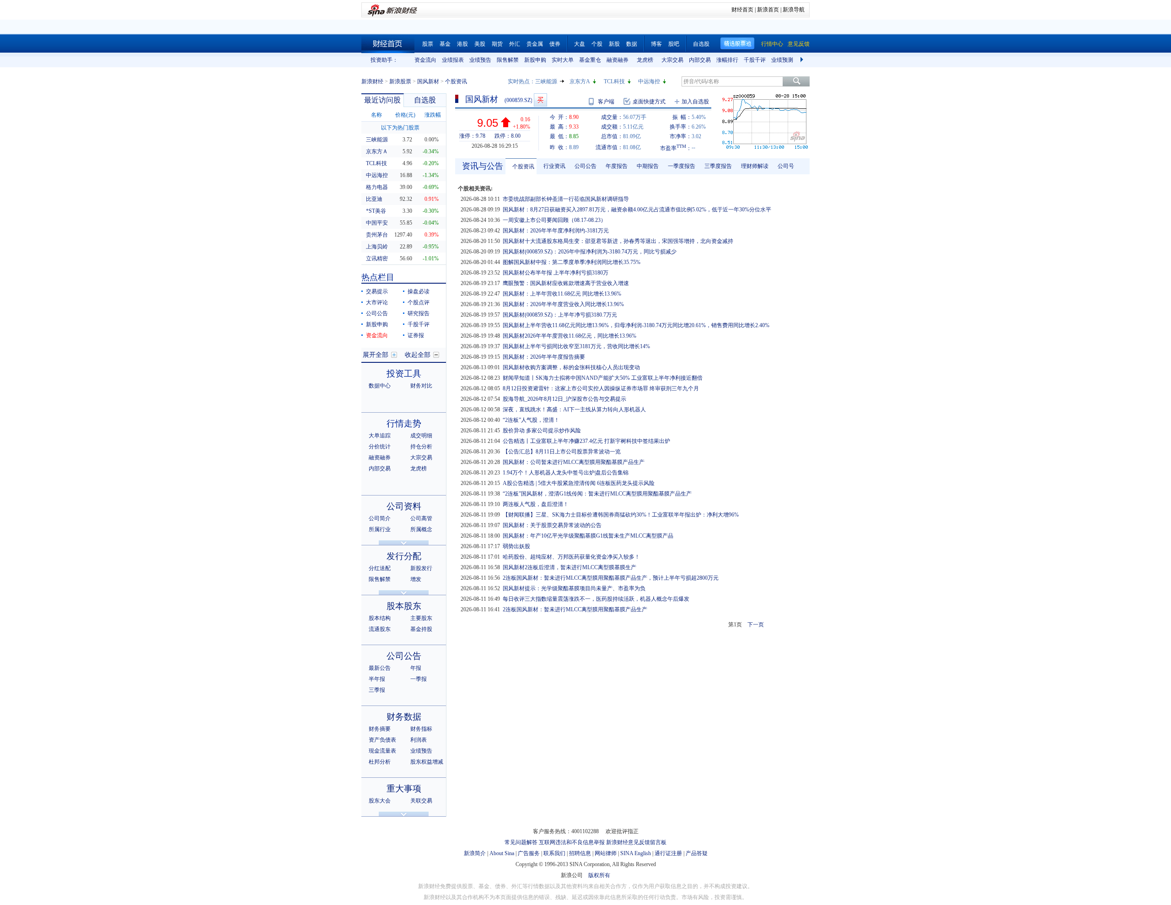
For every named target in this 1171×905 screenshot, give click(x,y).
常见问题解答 (521, 842)
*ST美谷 (376, 211)
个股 (596, 44)
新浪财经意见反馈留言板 (636, 842)
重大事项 (404, 788)
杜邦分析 (380, 762)
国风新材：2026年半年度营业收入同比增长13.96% (563, 304)
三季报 (377, 690)
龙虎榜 (645, 60)
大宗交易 (672, 60)
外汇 (514, 44)
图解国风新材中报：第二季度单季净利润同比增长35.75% (571, 262)
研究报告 (419, 313)
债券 (554, 44)
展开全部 (375, 354)
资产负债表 (382, 740)
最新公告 (380, 668)
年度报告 (617, 166)
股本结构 (380, 618)
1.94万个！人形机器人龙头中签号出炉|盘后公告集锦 (565, 472)
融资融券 (617, 60)
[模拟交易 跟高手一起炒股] (540, 100)
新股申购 (535, 60)
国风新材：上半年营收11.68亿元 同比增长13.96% (562, 294)
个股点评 (419, 302)
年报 (415, 668)
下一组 (803, 60)
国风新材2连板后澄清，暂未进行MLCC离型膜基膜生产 (569, 567)
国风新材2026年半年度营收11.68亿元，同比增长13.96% (569, 336)
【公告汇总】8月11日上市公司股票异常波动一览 (562, 451)
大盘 (579, 44)
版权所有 (599, 875)
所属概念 (421, 529)
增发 (415, 579)
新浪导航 (794, 9)
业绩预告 (480, 60)
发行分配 (404, 556)
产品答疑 (697, 853)
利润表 (418, 740)
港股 (462, 44)
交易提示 (377, 291)
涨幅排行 (727, 60)
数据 (631, 44)
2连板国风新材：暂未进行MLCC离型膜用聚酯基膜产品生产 (575, 609)
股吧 (673, 44)
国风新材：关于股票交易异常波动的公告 (552, 525)
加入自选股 (695, 101)
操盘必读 (419, 291)
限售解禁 (508, 60)
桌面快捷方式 (649, 101)
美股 (479, 44)
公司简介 (380, 518)
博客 (656, 44)
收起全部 (417, 354)
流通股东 (380, 629)
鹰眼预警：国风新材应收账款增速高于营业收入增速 (566, 283)
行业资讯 (554, 166)
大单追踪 (380, 435)
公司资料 (404, 506)
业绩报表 (453, 60)
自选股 (701, 44)
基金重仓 (590, 60)
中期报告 (648, 166)
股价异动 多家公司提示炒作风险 (542, 430)
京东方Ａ (377, 151)
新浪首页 (768, 9)
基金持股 (421, 629)
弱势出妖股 (516, 546)
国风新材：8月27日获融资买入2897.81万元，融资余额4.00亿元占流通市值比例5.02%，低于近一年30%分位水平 (637, 209)
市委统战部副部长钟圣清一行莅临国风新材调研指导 (566, 199)
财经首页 (742, 9)
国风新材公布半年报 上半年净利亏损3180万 (555, 272)
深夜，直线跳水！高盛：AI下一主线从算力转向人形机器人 (574, 409)
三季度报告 (718, 166)
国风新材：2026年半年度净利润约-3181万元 (556, 230)
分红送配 (380, 568)
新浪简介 (475, 853)
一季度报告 (681, 166)
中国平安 (377, 223)
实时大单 (563, 60)
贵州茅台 (377, 235)
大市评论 (377, 302)
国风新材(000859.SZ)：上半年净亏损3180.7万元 (560, 315)
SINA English (635, 853)
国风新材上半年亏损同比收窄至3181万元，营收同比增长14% (576, 346)
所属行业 (380, 529)
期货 (497, 44)
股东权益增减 (426, 762)
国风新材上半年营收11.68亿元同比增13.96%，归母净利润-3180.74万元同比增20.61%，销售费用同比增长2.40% (636, 325)
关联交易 (421, 800)
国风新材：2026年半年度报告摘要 (544, 357)
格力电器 (377, 187)
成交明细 (421, 435)
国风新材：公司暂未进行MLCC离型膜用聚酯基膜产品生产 (574, 462)
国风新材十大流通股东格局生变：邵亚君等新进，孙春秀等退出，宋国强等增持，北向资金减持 (618, 241)
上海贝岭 (377, 246)
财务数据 (404, 717)
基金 (445, 44)
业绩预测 (782, 60)
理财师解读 (754, 166)
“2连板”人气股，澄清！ (531, 420)
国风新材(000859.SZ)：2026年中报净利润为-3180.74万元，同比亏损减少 (590, 251)
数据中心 (380, 385)
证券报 (416, 335)
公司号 (786, 166)
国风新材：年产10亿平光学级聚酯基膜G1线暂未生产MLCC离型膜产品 (588, 536)
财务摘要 (380, 729)
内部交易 (700, 60)
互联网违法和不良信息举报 (572, 842)
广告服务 (529, 853)
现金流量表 (382, 751)
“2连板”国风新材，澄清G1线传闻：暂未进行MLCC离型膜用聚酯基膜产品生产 (597, 493)
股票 (427, 44)
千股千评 (755, 60)
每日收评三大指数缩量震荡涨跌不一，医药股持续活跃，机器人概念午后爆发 (596, 599)
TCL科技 (614, 81)
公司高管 (421, 518)
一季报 (418, 679)
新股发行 (421, 568)
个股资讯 (523, 166)
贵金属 (534, 44)
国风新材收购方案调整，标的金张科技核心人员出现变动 (571, 367)
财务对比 (421, 385)
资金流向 (425, 60)
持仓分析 (421, 446)
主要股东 (421, 618)
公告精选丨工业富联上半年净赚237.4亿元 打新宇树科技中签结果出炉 (586, 441)
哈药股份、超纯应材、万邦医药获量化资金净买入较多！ (571, 557)
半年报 (377, 679)
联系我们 (554, 853)
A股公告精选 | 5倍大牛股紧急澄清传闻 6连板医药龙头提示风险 (579, 483)
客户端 (606, 101)
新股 (614, 44)
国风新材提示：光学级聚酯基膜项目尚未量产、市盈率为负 (574, 588)
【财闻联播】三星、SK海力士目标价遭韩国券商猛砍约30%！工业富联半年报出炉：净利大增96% (621, 515)
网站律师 (606, 853)
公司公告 (377, 313)
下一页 (755, 624)
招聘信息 (580, 853)
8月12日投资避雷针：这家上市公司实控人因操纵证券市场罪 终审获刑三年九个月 (601, 388)
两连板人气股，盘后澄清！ (536, 504)
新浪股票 (400, 81)
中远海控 (649, 81)
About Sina (501, 853)
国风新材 (428, 81)
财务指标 (421, 729)
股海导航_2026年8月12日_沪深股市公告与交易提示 (564, 399)
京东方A (579, 81)
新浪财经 (372, 81)
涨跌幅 (432, 115)
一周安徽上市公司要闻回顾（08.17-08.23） (554, 220)
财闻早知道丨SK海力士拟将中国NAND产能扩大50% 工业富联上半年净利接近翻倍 (603, 378)
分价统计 (380, 446)
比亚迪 (374, 199)
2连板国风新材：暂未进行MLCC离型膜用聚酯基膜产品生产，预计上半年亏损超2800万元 (611, 578)
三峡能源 (546, 81)
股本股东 (404, 606)
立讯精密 (377, 258)
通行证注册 (668, 853)
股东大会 (380, 800)
